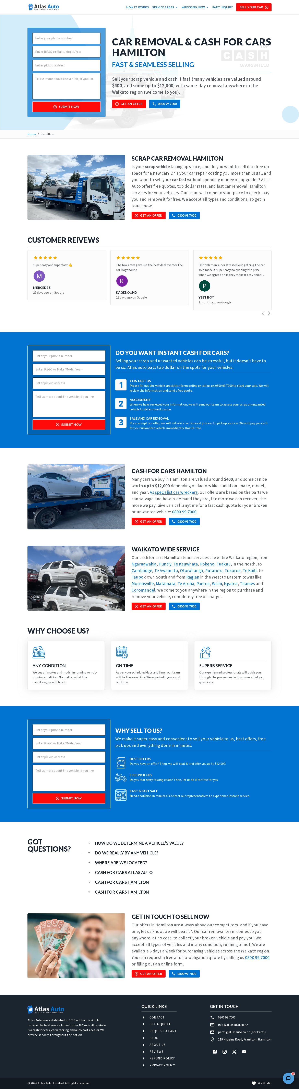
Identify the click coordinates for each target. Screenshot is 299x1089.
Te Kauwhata (186, 564)
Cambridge (142, 571)
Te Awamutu (166, 571)
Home (31, 134)
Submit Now (69, 106)
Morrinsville (143, 584)
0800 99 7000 (167, 104)
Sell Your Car (251, 7)
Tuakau (224, 564)
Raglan (192, 577)
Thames (247, 584)
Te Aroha (186, 584)
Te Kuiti (249, 571)
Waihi (217, 584)
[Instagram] (224, 1052)
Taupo (137, 577)
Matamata (165, 584)
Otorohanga (191, 571)
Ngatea (231, 584)
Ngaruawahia (144, 564)
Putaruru (214, 571)
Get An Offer (131, 104)
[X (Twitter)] (234, 1052)
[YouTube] (244, 1052)
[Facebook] (215, 1052)
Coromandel (143, 590)
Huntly (165, 564)
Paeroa (203, 584)
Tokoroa (233, 571)
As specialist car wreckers (174, 492)
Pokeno (207, 564)
